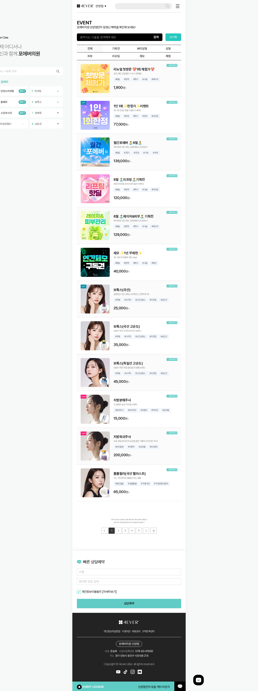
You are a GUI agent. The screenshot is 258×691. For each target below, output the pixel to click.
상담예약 (129, 603)
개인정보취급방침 (112, 631)
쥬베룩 (37, 112)
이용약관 (126, 631)
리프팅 (36, 91)
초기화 (173, 37)
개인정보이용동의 (92, 592)
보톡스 (37, 101)
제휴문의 (136, 631)
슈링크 (37, 123)
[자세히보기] (109, 592)
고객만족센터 (148, 631)
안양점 (100, 6)
